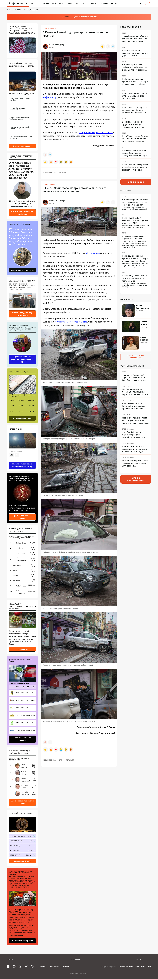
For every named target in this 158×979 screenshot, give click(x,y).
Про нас (43, 966)
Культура (69, 3)
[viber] (32, 966)
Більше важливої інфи (136, 479)
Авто (149, 966)
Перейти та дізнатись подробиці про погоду (22, 465)
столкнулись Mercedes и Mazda (70, 321)
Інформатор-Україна (126, 966)
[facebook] (8, 966)
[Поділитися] (108, 46)
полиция (70, 760)
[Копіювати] (113, 46)
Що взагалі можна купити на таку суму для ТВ (22, 359)
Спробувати (22, 649)
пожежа (62, 172)
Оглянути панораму (22, 146)
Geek (137, 966)
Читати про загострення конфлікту (22, 212)
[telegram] (26, 966)
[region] (22, 461)
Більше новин (135, 181)
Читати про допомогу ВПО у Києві (22, 313)
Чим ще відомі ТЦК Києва (22, 270)
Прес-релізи (92, 3)
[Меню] (32, 3)
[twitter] (20, 966)
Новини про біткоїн (22, 861)
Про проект (104, 3)
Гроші (77, 3)
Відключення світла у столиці (85, 17)
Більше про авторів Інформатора (135, 357)
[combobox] (14, 455)
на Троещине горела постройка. (96, 132)
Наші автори (54, 966)
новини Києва (49, 172)
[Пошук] (150, 3)
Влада (61, 3)
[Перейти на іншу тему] (145, 3)
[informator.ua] (18, 3)
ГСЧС (72, 172)
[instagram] (14, 966)
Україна (46, 3)
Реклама (114, 3)
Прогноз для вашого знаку (22, 517)
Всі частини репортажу (22, 940)
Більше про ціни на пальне (22, 739)
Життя (54, 3)
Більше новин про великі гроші (22, 802)
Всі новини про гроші (22, 418)
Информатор (49, 97)
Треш (84, 3)
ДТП (60, 760)
